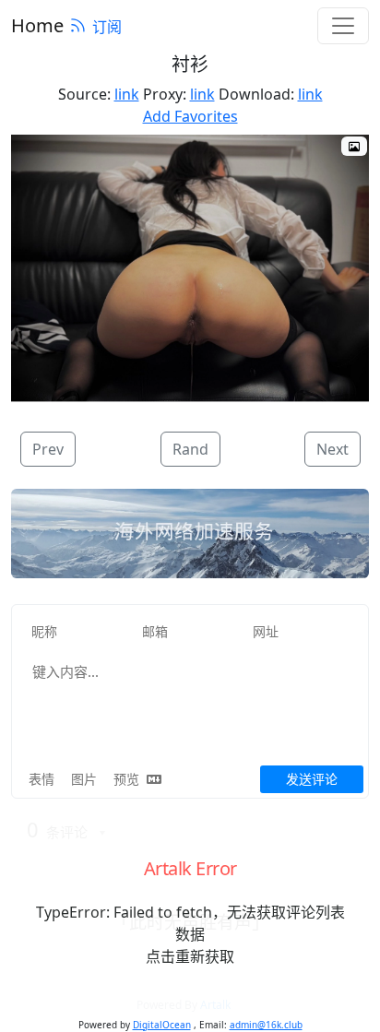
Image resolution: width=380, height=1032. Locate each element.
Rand (190, 449)
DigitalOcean (162, 1024)
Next (332, 449)
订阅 (107, 27)
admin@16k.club (266, 1024)
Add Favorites (190, 116)
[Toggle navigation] (343, 25)
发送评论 (312, 779)
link (126, 94)
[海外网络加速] (190, 534)
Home (37, 25)
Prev (48, 449)
